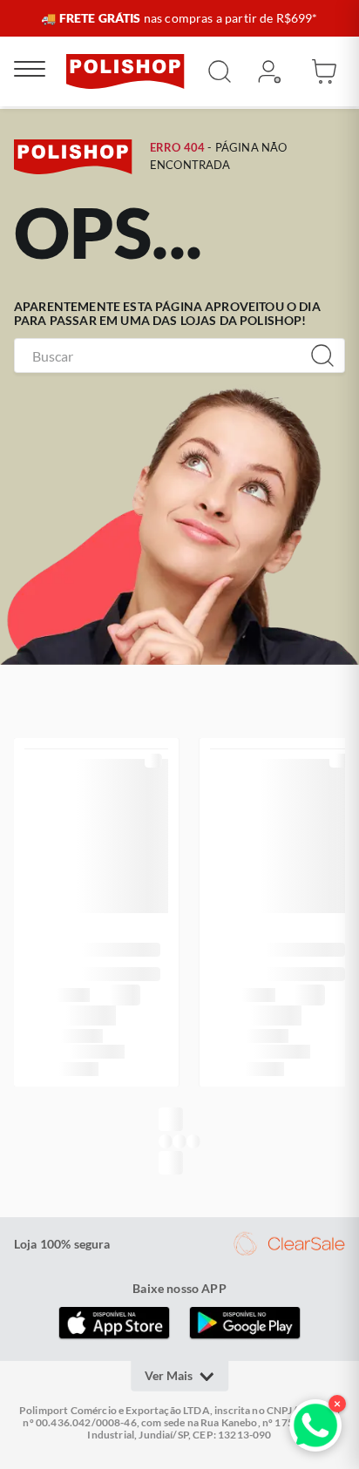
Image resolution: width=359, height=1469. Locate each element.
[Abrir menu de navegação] (29, 71)
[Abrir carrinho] (324, 71)
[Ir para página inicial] (125, 71)
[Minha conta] (268, 71)
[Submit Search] (220, 71)
